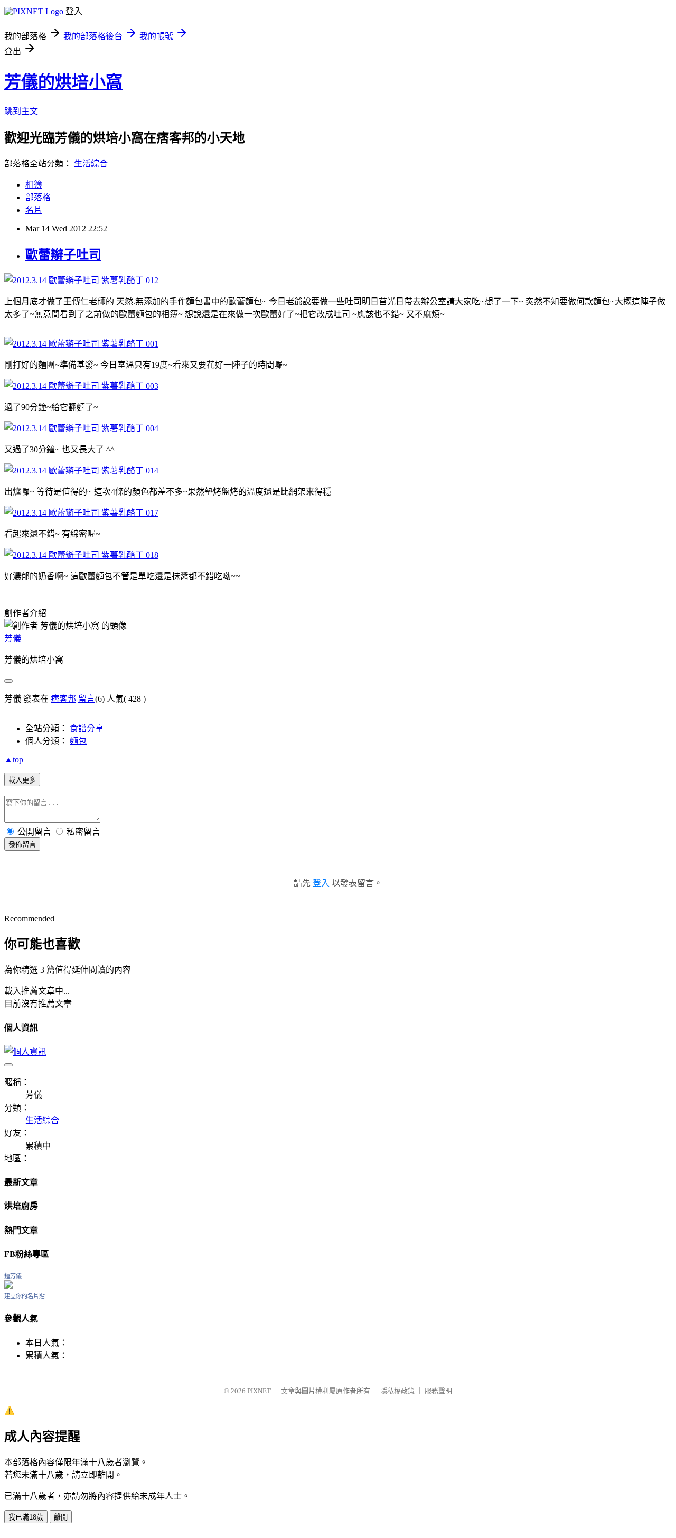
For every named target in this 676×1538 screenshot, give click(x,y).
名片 (33, 210)
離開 (61, 1517)
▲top (13, 759)
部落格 (38, 197)
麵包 (78, 741)
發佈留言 (22, 845)
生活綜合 (91, 163)
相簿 (33, 184)
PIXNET (259, 1391)
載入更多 (22, 780)
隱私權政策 (397, 1391)
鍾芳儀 (13, 1276)
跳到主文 (21, 111)
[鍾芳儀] (8, 1285)
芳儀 (12, 638)
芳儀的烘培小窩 (63, 81)
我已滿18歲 (25, 1517)
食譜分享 (87, 728)
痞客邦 (63, 698)
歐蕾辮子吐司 (63, 255)
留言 (86, 698)
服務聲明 (438, 1391)
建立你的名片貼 (24, 1296)
